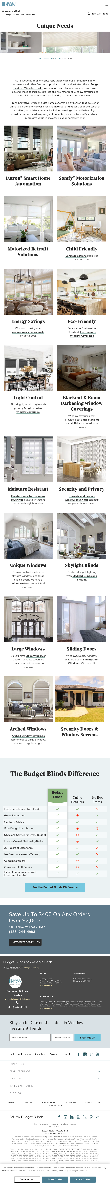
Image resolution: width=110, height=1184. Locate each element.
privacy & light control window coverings (28, 410)
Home (39, 58)
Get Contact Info (28, 14)
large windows (35, 656)
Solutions (58, 58)
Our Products (48, 58)
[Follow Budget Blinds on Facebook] (78, 1054)
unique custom (20, 583)
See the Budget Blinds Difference (55, 887)
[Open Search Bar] (101, 4)
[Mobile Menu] (106, 4)
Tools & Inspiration (21, 1086)
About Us (15, 1078)
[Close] (105, 1168)
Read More (47, 985)
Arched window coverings (28, 736)
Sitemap (11, 1102)
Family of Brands (20, 1071)
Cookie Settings (27, 1179)
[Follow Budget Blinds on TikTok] (98, 1117)
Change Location (31, 968)
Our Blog (15, 1093)
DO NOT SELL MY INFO (93, 1102)
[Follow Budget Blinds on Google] (85, 1054)
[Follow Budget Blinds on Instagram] (65, 1117)
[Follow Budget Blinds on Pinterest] (91, 1054)
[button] (12, 14)
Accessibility (70, 1102)
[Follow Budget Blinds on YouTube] (98, 1054)
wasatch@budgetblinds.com (17, 999)
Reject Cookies (55, 1179)
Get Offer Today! (23, 942)
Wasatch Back (13, 11)
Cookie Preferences (55, 1105)
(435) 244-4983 (99, 13)
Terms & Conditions (49, 1102)
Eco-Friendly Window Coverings (83, 333)
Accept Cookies (83, 1179)
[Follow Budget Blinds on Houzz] (72, 1117)
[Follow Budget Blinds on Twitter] (85, 1117)
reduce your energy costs (28, 332)
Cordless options (76, 256)
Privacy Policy (27, 1102)
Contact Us (17, 1064)
